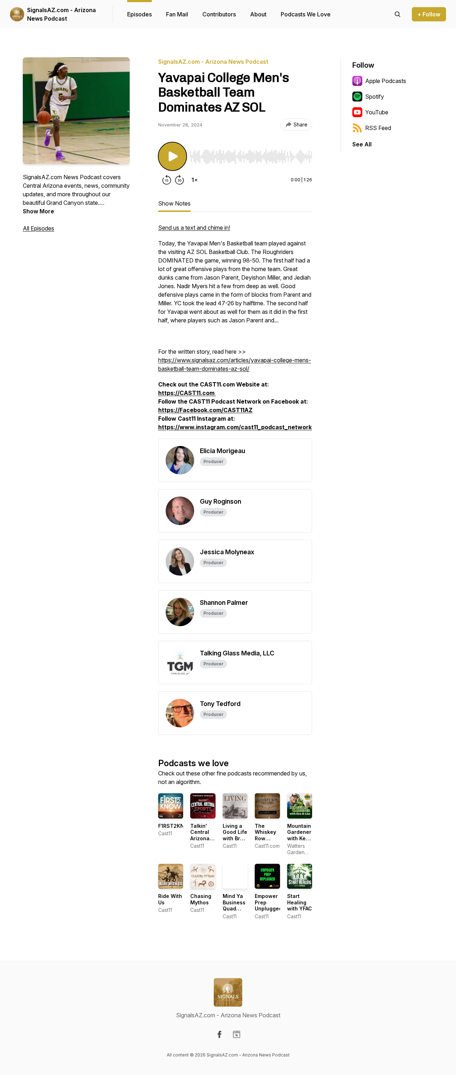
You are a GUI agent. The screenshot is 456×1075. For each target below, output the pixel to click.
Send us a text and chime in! (194, 227)
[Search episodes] (397, 14)
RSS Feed (378, 127)
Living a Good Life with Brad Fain (235, 835)
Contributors (219, 14)
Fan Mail (177, 14)
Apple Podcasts (385, 80)
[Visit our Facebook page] (219, 1034)
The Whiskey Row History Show (265, 838)
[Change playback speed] (194, 180)
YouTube (376, 112)
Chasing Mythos (200, 899)
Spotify (374, 96)
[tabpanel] (235, 330)
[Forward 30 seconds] (180, 180)
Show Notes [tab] (174, 203)
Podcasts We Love (306, 14)
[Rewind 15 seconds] (167, 180)
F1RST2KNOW (175, 826)
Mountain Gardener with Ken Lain (299, 835)
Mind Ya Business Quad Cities (234, 905)
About (258, 14)
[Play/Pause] (172, 156)
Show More (38, 211)
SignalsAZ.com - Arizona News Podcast (61, 14)
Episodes (139, 14)
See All (362, 144)
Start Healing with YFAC (299, 902)
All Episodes (38, 228)
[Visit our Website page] (236, 1034)
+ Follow (429, 14)
